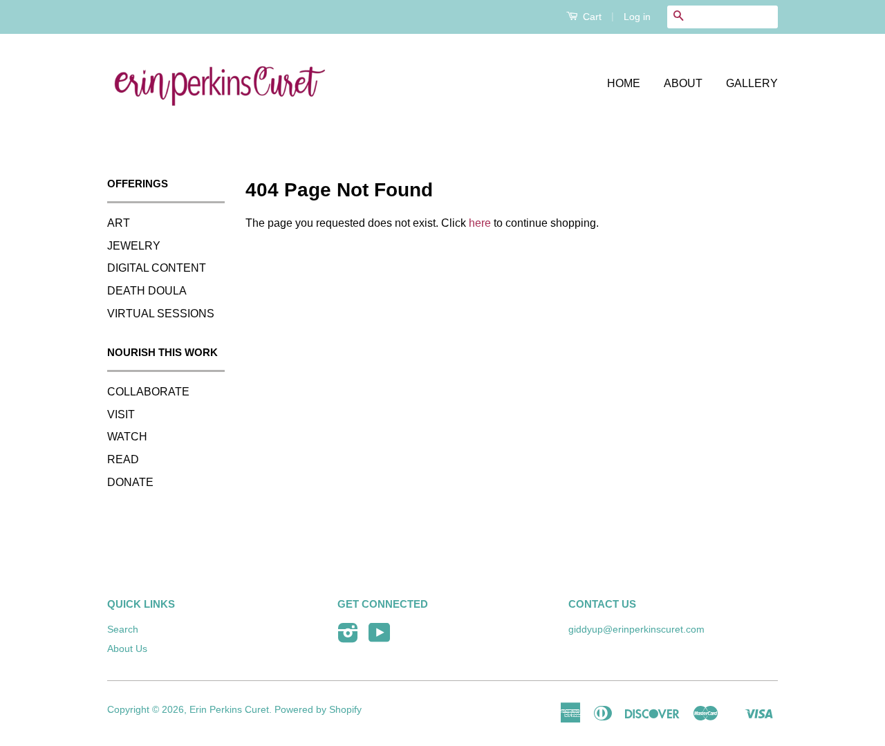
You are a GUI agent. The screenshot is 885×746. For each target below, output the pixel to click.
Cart (591, 16)
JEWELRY (133, 246)
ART (118, 223)
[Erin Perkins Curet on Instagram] (348, 638)
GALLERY (752, 83)
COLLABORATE (148, 392)
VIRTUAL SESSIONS (160, 313)
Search (122, 629)
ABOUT (683, 83)
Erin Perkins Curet (229, 710)
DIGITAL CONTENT (156, 268)
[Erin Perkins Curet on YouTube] (380, 638)
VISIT (121, 414)
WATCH (127, 436)
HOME (623, 83)
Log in (637, 16)
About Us (127, 649)
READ (123, 459)
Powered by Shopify (318, 710)
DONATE (130, 482)
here (480, 223)
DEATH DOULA (147, 291)
